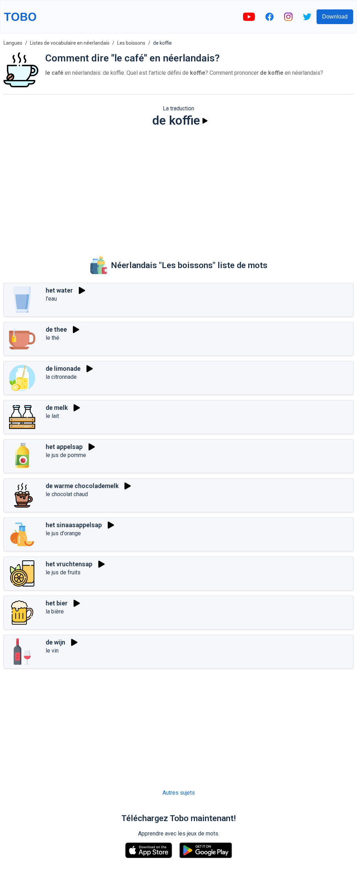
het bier (57, 603)
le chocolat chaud (67, 494)
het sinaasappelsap (74, 525)
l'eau (51, 298)
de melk (57, 407)
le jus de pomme (66, 455)
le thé (52, 337)
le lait (52, 416)
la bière (55, 611)
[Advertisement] (178, 187)
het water (59, 290)
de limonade (63, 368)
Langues (12, 43)
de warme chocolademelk (82, 485)
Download (335, 17)
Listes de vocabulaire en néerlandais (69, 43)
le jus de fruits (63, 572)
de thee (56, 329)
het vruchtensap (69, 564)
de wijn (55, 642)
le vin (52, 650)
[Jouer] (205, 121)
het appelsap (64, 446)
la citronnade (61, 377)
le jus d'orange (63, 533)
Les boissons (131, 43)
